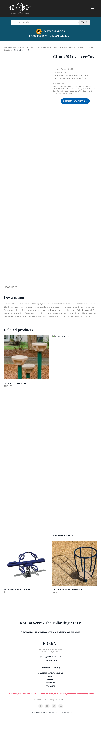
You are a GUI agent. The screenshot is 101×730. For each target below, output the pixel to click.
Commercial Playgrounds (50, 673)
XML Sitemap (35, 712)
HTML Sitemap (50, 712)
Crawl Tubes (67, 86)
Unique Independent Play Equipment (77, 91)
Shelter (50, 680)
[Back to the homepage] (20, 8)
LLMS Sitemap (65, 712)
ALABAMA (74, 632)
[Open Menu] (92, 8)
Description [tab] (11, 287)
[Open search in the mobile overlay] (50, 22)
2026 (59, 93)
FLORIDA (41, 632)
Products (50, 686)
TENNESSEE (57, 632)
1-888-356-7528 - (39, 36)
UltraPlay (70, 93)
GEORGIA (27, 632)
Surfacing (50, 683)
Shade (51, 676)
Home (6, 47)
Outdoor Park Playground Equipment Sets (27, 47)
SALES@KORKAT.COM (50, 657)
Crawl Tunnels (78, 86)
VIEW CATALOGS (54, 31)
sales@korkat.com (61, 36)
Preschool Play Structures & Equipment (61, 47)
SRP (63, 93)
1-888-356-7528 (50, 660)
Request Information (75, 101)
